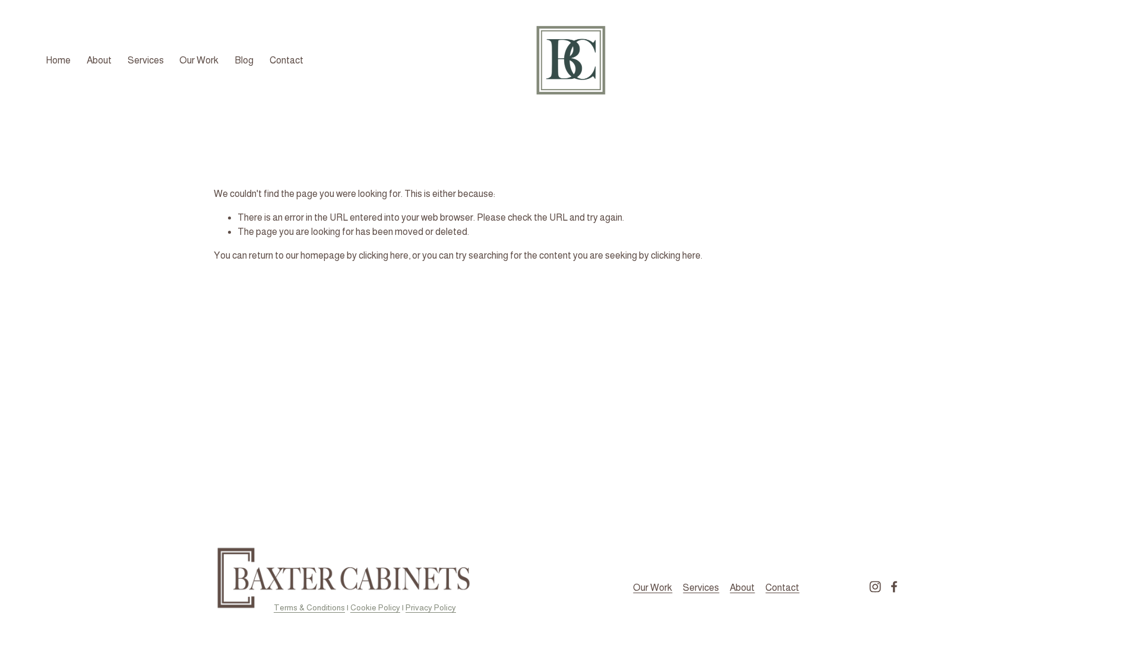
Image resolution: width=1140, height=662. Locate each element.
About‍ (742, 588)
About (99, 60)
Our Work (198, 60)
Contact (286, 60)
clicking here (383, 255)
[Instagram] (875, 587)
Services (146, 60)
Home (58, 60)
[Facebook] (894, 587)
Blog (244, 60)
